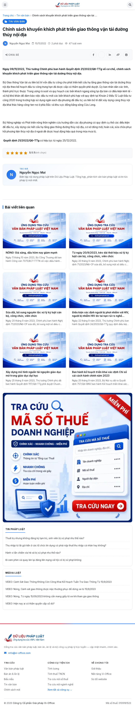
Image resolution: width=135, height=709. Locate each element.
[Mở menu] (5, 4)
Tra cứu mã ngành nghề (60, 684)
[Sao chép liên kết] (118, 55)
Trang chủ (8, 15)
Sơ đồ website (99, 679)
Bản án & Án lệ (11, 673)
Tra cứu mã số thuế (58, 679)
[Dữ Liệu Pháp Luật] (24, 637)
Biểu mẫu (9, 679)
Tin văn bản (22, 15)
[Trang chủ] (67, 4)
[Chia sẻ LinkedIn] (110, 55)
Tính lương (53, 668)
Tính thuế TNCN (56, 673)
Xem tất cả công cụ (58, 689)
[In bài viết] (126, 55)
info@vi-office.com (19, 653)
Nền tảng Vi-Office (101, 673)
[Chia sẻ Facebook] (93, 55)
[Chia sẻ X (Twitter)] (101, 55)
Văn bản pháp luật (14, 668)
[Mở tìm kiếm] (130, 4)
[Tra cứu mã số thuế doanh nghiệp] (67, 457)
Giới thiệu (96, 668)
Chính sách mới (12, 689)
